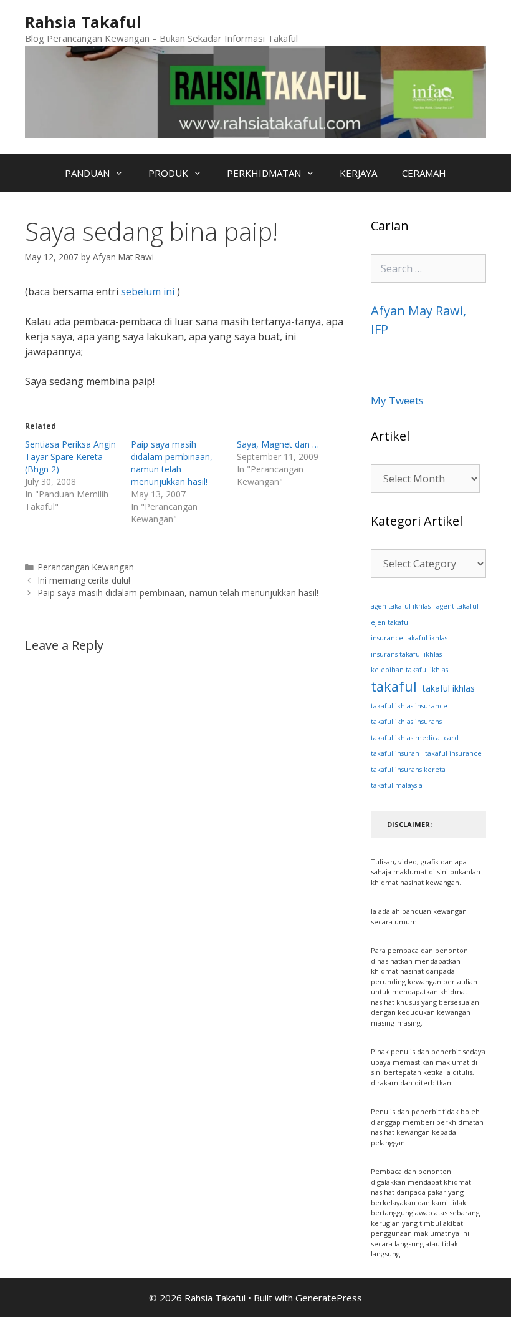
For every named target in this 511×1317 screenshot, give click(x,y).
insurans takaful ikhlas (406, 654)
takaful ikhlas (449, 688)
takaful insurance (453, 753)
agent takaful (457, 606)
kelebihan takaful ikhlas (409, 669)
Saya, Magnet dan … (278, 444)
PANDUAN (87, 173)
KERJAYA (358, 173)
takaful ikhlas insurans (406, 721)
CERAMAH (424, 173)
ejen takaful (390, 622)
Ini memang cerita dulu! (84, 580)
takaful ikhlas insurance (409, 706)
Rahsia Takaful (83, 21)
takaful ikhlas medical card (415, 737)
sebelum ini (147, 291)
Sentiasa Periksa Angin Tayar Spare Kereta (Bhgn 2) (70, 456)
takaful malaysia (397, 785)
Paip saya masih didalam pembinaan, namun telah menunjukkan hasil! (172, 462)
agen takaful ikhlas (401, 606)
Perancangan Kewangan (86, 567)
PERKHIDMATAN (264, 173)
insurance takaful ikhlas (409, 638)
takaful (394, 686)
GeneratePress (328, 1297)
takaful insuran (395, 753)
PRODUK (168, 173)
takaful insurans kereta (408, 769)
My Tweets (397, 400)
